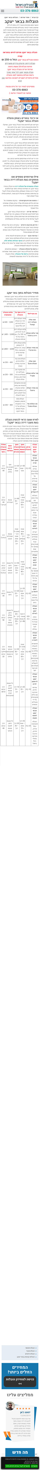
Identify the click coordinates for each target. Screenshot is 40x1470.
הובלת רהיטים (30, 1354)
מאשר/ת (34, 1466)
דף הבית (35, 17)
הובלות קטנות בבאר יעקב (26, 1357)
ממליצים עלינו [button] (20, 1395)
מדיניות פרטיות (27, 1463)
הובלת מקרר (30, 1351)
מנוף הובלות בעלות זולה (13, 240)
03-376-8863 (29, 11)
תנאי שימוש (35, 1463)
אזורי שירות (24, 17)
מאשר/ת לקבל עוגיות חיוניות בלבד (18, 1466)
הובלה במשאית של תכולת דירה (26, 186)
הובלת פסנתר (30, 1348)
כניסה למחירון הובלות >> (20, 1381)
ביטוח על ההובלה (21, 254)
